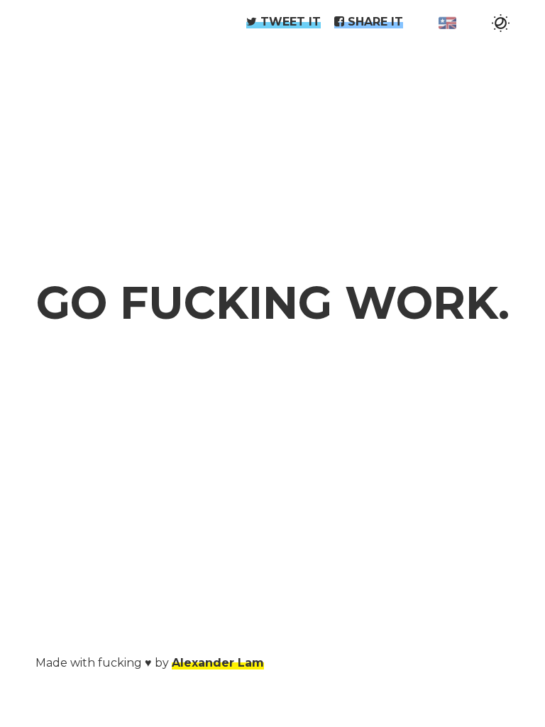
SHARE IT (373, 21)
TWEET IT (289, 21)
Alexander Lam (218, 662)
